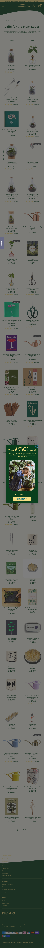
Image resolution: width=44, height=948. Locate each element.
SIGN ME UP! (22, 499)
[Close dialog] (37, 446)
